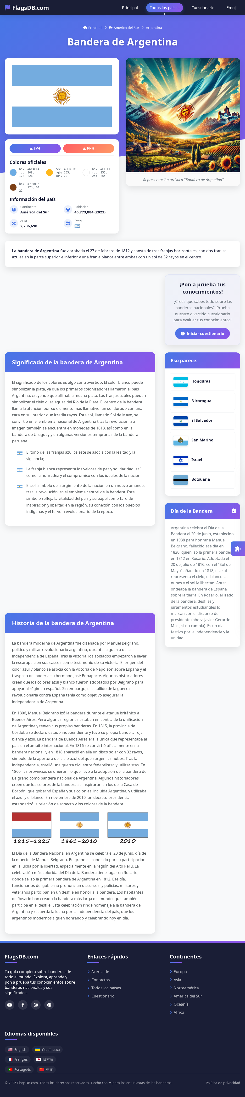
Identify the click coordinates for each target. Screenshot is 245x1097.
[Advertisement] (80, 307)
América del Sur (126, 27)
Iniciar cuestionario (205, 333)
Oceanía (181, 1004)
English (20, 1049)
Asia (177, 979)
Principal (130, 7)
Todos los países (164, 7)
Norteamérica (186, 988)
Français (21, 1059)
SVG (37, 148)
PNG (90, 148)
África (179, 1012)
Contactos (100, 979)
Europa (180, 971)
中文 (49, 1069)
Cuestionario (203, 7)
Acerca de (100, 971)
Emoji (232, 7)
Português (22, 1069)
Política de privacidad (223, 1082)
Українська (51, 1049)
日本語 (48, 1059)
